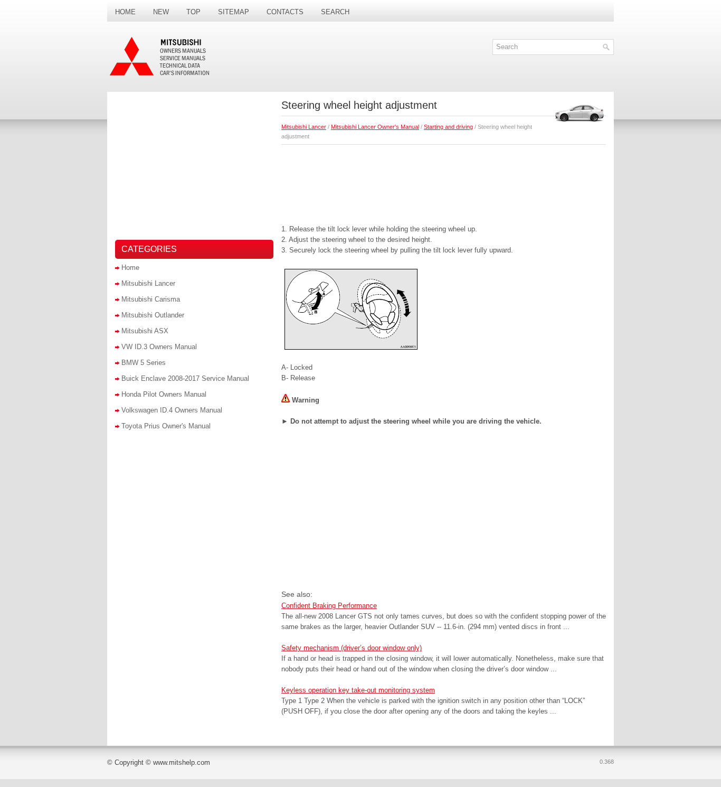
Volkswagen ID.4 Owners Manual (171, 410)
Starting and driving (448, 127)
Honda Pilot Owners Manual (163, 394)
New (161, 12)
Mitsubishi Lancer (303, 127)
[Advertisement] (443, 181)
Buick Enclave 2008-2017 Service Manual (185, 378)
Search (335, 12)
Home (125, 12)
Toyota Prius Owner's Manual (166, 426)
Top (193, 12)
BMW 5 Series (143, 363)
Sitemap (233, 12)
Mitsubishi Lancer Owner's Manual (375, 127)
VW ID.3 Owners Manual (159, 347)
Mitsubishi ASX (144, 331)
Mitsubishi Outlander (152, 315)
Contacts (285, 12)
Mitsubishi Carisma (150, 299)
